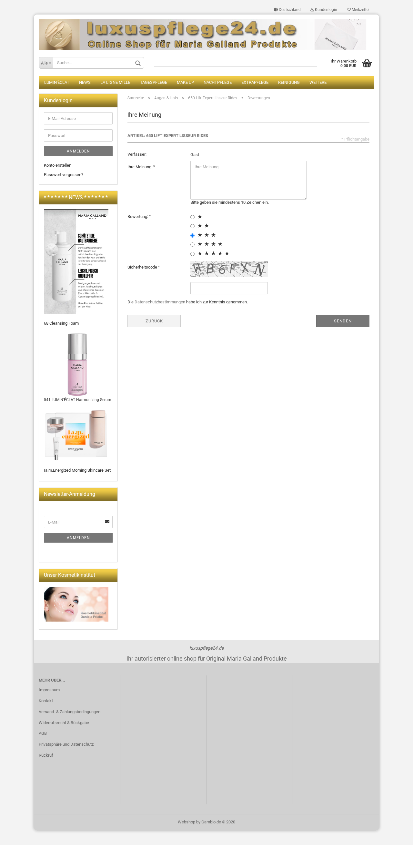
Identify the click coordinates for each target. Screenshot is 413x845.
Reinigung (289, 82)
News (85, 82)
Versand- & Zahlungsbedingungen (69, 711)
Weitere (318, 82)
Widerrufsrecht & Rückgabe (64, 722)
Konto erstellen (57, 165)
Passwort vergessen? (63, 174)
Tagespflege (153, 82)
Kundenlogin (325, 9)
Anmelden (78, 151)
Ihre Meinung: (140, 166)
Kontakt (46, 700)
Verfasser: (136, 154)
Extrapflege (254, 82)
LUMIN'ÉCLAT (56, 82)
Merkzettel (360, 9)
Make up (185, 82)
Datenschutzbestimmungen (160, 302)
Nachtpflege (218, 82)
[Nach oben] (395, 835)
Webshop (186, 822)
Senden (343, 321)
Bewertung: (138, 216)
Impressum (49, 689)
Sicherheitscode (142, 267)
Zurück (154, 321)
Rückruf (46, 755)
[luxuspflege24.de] (206, 32)
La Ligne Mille (115, 82)
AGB (43, 733)
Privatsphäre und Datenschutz (66, 744)
